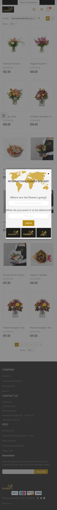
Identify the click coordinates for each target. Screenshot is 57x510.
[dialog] (28, 255)
